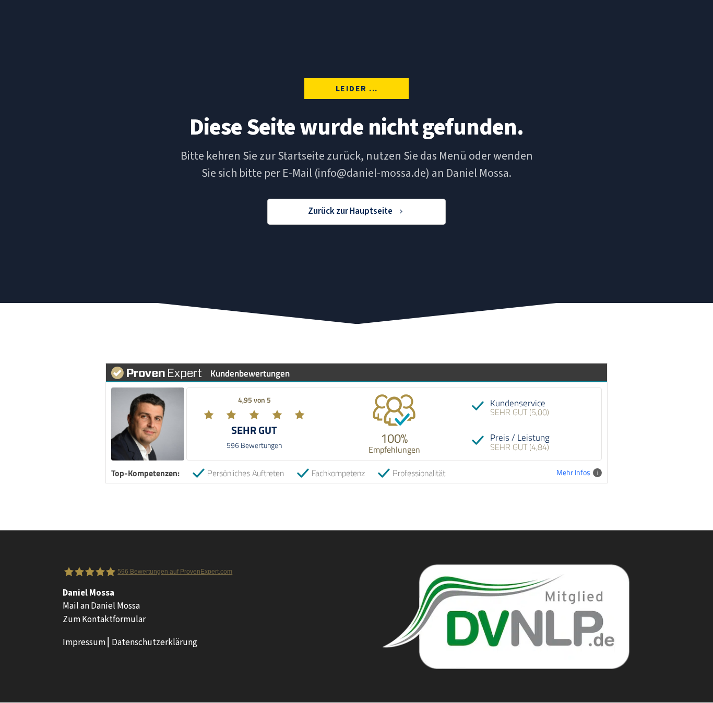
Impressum (84, 642)
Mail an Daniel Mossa (101, 606)
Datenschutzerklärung (154, 642)
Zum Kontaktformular (104, 619)
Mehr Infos (573, 472)
